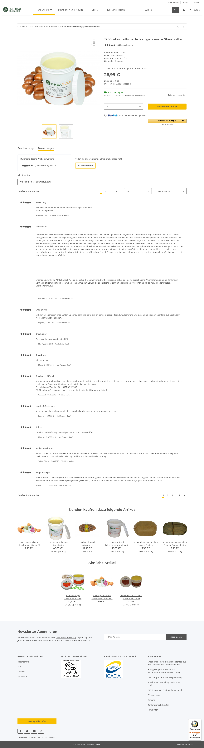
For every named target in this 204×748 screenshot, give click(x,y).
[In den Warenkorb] (19, 35)
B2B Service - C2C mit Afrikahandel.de (165, 690)
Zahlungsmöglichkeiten (158, 705)
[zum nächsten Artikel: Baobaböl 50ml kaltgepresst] (184, 27)
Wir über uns (154, 695)
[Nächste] (121, 191)
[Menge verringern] (107, 106)
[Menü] (199, 720)
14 (116, 191)
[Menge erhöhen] (140, 106)
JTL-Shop (189, 744)
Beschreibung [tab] (25, 148)
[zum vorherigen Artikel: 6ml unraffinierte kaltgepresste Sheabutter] (178, 27)
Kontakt (196, 2)
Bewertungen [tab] (46, 148)
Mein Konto (173, 2)
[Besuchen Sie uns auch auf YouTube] (34, 731)
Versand (127, 83)
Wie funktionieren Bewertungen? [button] (35, 181)
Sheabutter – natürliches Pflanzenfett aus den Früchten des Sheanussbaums (167, 663)
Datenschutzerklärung (66, 637)
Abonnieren (176, 637)
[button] (184, 10)
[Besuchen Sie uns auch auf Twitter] (27, 731)
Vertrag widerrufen (37, 721)
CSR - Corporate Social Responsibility (165, 677)
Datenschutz (23, 661)
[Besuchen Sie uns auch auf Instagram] (41, 731)
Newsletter (153, 709)
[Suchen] (175, 10)
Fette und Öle (120, 58)
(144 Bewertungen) (124, 45)
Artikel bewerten (85, 165)
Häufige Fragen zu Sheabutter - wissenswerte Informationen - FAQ (164, 671)
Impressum (22, 676)
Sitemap (21, 671)
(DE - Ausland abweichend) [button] (134, 95)
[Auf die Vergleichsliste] (94, 43)
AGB (19, 666)
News (185, 2)
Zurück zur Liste (25, 26)
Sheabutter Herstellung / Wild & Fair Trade (164, 684)
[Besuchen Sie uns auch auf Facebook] (20, 731)
